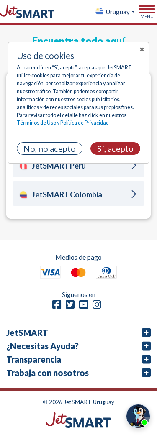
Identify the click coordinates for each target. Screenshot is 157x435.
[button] (115, 11)
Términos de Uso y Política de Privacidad (63, 123)
